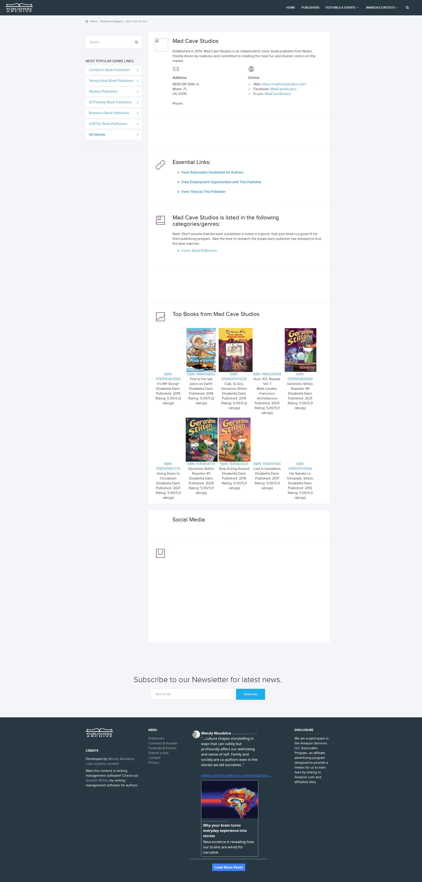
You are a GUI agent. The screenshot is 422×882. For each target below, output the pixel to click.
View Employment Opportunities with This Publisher (221, 182)
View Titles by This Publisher (203, 192)
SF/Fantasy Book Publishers (110, 102)
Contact (154, 758)
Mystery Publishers (103, 91)
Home (290, 7)
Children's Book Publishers (109, 70)
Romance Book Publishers (109, 113)
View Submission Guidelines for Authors (212, 172)
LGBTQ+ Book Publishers (108, 124)
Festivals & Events (340, 7)
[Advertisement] (239, 134)
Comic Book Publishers (199, 251)
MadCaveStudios (283, 89)
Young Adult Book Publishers (111, 81)
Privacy (153, 763)
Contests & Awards (162, 743)
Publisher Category (111, 21)
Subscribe (250, 694)
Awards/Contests (380, 7)
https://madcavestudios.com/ (284, 84)
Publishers (310, 7)
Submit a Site (158, 753)
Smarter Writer (96, 780)
